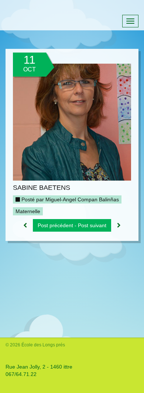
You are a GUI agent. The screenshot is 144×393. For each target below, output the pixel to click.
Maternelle (28, 211)
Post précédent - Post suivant (72, 225)
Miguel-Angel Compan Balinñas (82, 199)
